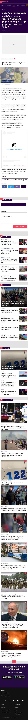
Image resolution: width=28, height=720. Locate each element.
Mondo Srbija (5, 693)
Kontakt (17, 707)
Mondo (3, 690)
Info (2, 9)
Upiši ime (3, 211)
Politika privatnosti (6, 713)
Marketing (17, 704)
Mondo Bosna (5, 696)
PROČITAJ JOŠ (8, 400)
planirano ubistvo (17, 179)
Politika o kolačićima (6, 710)
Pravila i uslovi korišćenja (18, 713)
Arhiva (16, 710)
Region (6, 9)
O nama (2, 704)
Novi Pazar (6, 179)
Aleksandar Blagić (9, 59)
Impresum (3, 707)
